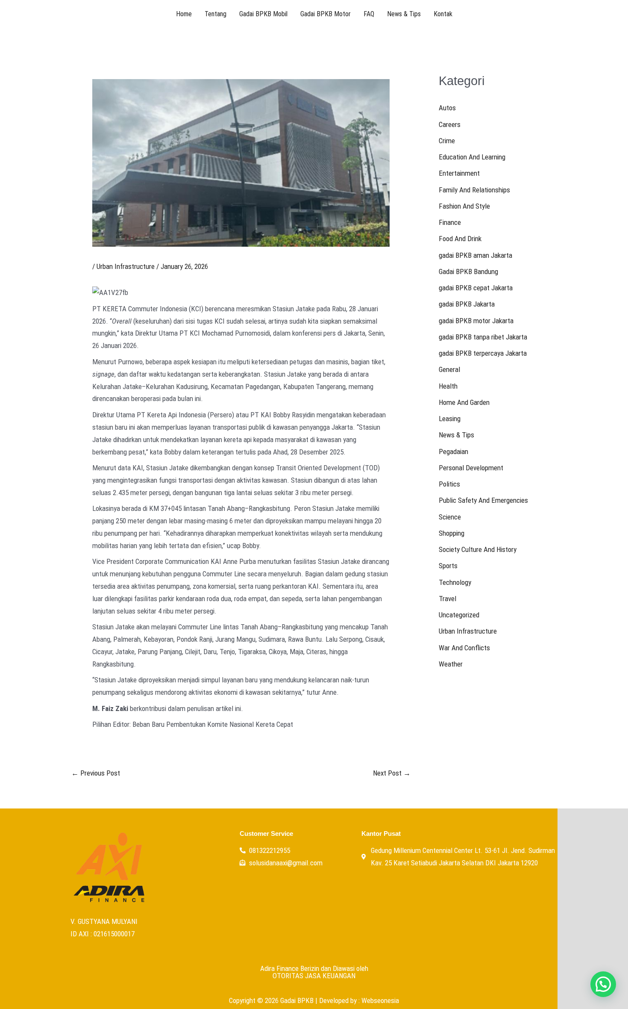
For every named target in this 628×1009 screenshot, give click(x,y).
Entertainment (459, 173)
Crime (447, 140)
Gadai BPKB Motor (325, 14)
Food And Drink (460, 238)
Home (184, 14)
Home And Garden (464, 402)
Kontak (443, 14)
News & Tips (404, 14)
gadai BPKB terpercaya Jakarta (483, 353)
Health (448, 386)
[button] (603, 984)
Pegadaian (453, 451)
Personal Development (471, 467)
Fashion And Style (464, 206)
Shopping (451, 533)
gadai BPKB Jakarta (467, 304)
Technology (455, 582)
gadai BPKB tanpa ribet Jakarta (483, 337)
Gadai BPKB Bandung (468, 271)
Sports (448, 565)
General (449, 369)
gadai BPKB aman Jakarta (475, 255)
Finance (450, 222)
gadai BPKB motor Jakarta (476, 320)
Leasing (450, 418)
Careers (450, 124)
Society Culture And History (477, 549)
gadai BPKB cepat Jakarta (476, 287)
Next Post (392, 773)
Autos (447, 107)
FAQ (369, 14)
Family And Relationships (474, 190)
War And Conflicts (464, 647)
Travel (447, 598)
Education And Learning (472, 157)
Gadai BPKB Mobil (263, 14)
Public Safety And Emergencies (483, 500)
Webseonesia (380, 1000)
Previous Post (95, 773)
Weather (451, 664)
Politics (449, 484)
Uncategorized (459, 615)
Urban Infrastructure (126, 266)
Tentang (215, 14)
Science (450, 517)
